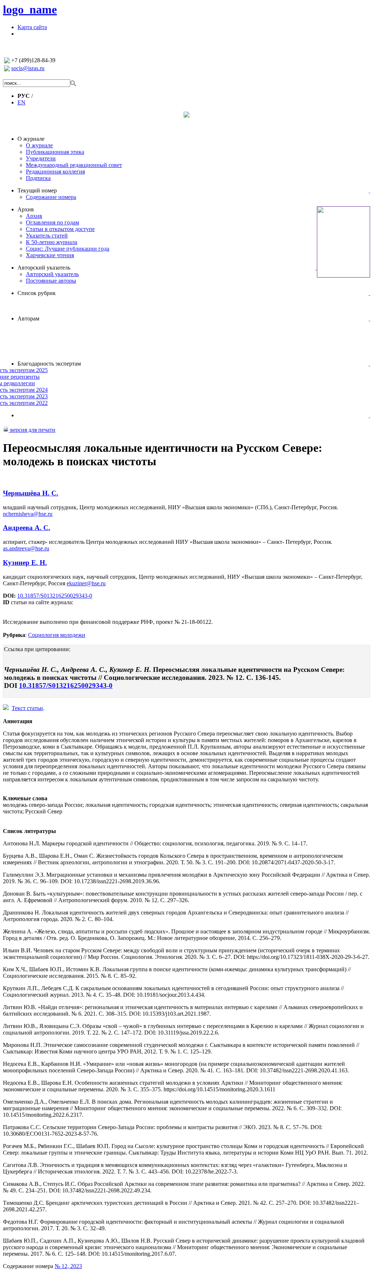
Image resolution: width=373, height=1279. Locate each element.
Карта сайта (32, 27)
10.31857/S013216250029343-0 (54, 596)
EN (21, 102)
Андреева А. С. (26, 527)
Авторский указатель (43, 267)
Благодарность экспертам (49, 363)
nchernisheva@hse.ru (27, 514)
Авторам (28, 318)
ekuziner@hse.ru (86, 583)
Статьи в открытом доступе (60, 229)
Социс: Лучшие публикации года (67, 249)
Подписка (38, 178)
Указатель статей (47, 235)
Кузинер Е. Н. (25, 562)
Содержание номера (51, 197)
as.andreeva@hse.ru (26, 548)
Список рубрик (36, 293)
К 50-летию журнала (51, 242)
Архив (25, 209)
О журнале (30, 139)
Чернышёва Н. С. (30, 493)
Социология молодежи (56, 635)
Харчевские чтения (50, 255)
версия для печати (32, 430)
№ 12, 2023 (68, 1266)
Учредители (41, 158)
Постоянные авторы (51, 281)
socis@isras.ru (27, 68)
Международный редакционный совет (74, 165)
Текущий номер (37, 190)
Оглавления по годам (52, 222)
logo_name (30, 9)
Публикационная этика (55, 152)
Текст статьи (27, 708)
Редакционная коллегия (55, 171)
